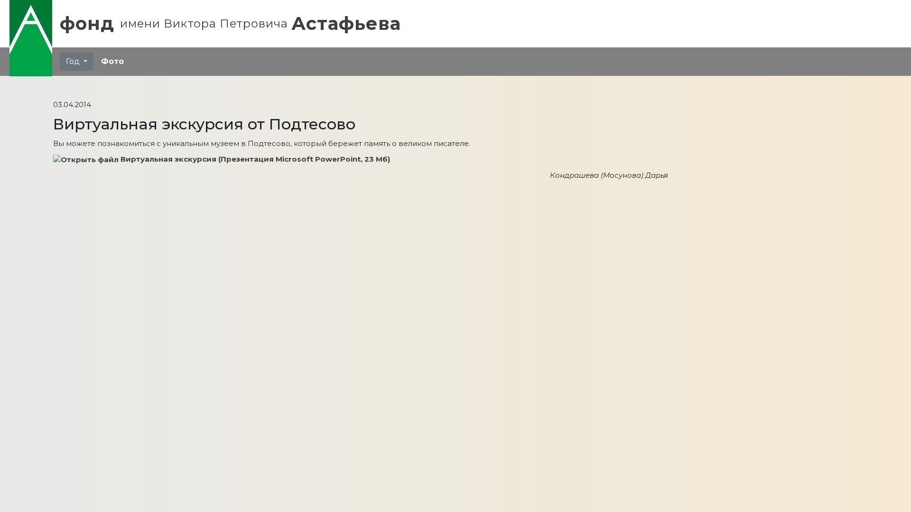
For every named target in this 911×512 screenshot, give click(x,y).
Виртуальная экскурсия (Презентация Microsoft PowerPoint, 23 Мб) (255, 159)
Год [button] (74, 61)
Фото (112, 61)
